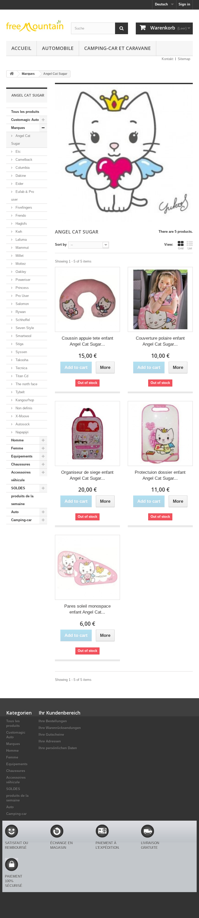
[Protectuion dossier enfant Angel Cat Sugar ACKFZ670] (160, 433)
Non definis (23, 408)
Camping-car (21, 520)
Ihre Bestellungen (53, 721)
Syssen (21, 352)
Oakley (20, 272)
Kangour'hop (24, 400)
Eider (19, 184)
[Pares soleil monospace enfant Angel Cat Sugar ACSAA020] (87, 567)
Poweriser (22, 280)
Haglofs (21, 223)
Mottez (20, 264)
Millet (19, 256)
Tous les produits (25, 112)
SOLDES (18, 488)
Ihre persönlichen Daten (58, 748)
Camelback (23, 160)
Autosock (22, 424)
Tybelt (20, 392)
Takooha (21, 360)
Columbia (22, 168)
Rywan (20, 312)
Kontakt (167, 59)
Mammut (22, 248)
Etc (18, 152)
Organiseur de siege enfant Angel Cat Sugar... (87, 475)
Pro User (22, 296)
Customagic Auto (25, 120)
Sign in (184, 4)
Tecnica (21, 368)
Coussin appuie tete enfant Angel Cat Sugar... (87, 341)
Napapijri (22, 432)
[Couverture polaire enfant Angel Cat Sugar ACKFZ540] (160, 299)
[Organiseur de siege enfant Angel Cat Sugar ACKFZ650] (87, 433)
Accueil (21, 48)
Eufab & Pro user (22, 195)
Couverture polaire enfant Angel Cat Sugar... (160, 341)
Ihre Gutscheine (51, 735)
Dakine (20, 176)
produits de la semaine (22, 500)
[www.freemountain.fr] (34, 26)
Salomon (22, 304)
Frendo (20, 215)
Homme (17, 440)
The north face (26, 384)
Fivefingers (23, 207)
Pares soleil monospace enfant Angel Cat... (87, 609)
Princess (22, 288)
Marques (18, 128)
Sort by (61, 244)
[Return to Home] (12, 74)
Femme (17, 448)
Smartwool (23, 336)
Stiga (19, 344)
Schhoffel (22, 320)
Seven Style (24, 328)
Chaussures (20, 464)
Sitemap (184, 59)
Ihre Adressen (50, 741)
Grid (180, 248)
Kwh (18, 232)
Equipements (21, 456)
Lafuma (21, 240)
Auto (15, 512)
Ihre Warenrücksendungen (60, 728)
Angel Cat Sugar (20, 139)
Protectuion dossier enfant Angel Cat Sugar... (160, 475)
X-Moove (22, 416)
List (190, 248)
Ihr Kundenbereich (59, 713)
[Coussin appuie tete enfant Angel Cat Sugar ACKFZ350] (87, 299)
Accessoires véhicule (21, 476)
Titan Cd (21, 376)
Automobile (58, 48)
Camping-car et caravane (117, 48)
